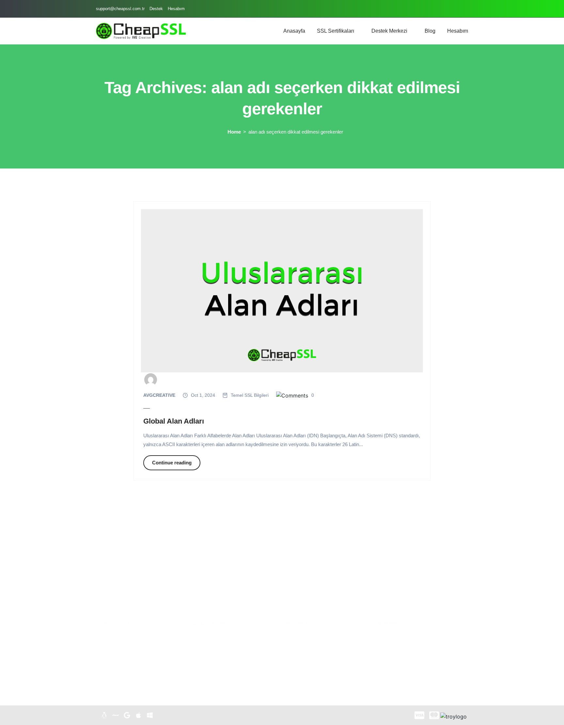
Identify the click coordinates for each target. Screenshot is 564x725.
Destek (156, 8)
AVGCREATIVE (159, 395)
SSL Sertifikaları (335, 31)
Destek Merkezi (389, 31)
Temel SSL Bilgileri (250, 395)
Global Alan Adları (173, 421)
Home (234, 132)
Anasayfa (294, 31)
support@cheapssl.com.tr (120, 8)
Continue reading (172, 462)
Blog (430, 31)
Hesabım (176, 8)
